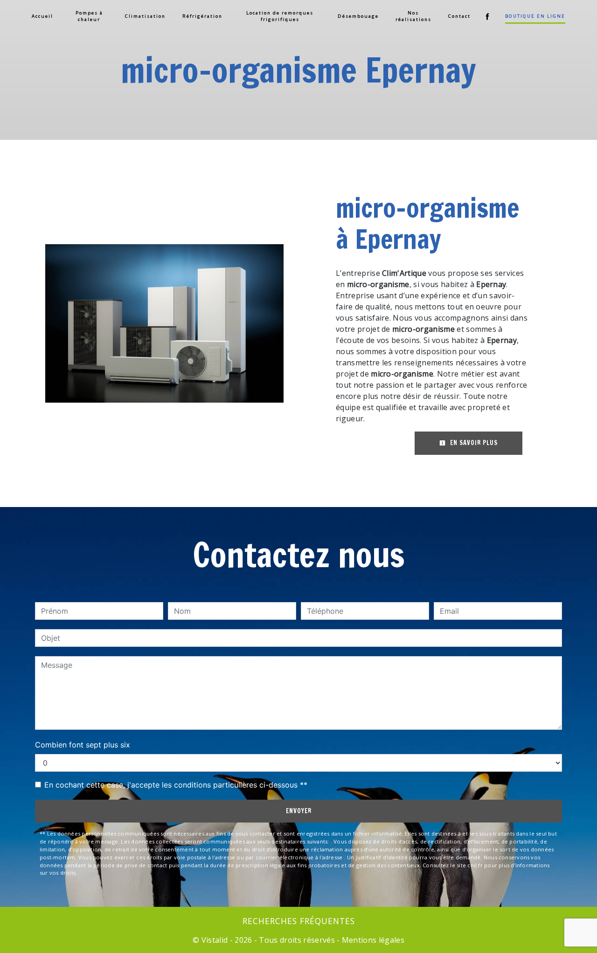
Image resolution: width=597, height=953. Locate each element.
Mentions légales (372, 940)
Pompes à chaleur (89, 16)
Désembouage (358, 16)
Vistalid (214, 940)
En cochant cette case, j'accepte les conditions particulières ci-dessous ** (175, 784)
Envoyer (299, 811)
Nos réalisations (413, 16)
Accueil (42, 16)
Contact (459, 16)
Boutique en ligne (535, 16)
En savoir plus (473, 443)
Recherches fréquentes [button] (299, 920)
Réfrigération (202, 16)
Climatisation (145, 16)
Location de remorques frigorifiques (279, 16)
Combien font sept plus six (82, 744)
